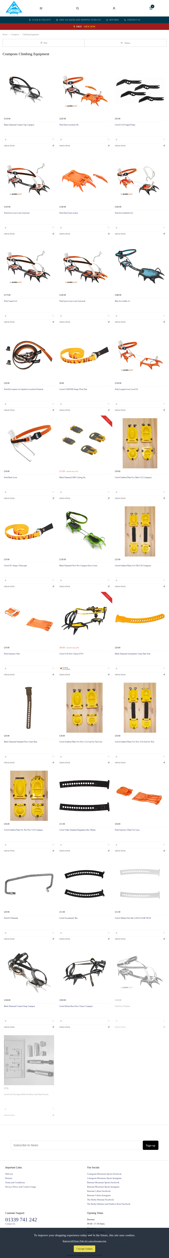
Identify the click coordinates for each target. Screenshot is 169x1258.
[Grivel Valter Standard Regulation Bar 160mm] (84, 796)
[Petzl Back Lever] (29, 443)
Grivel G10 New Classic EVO (71, 654)
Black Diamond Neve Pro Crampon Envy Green (78, 565)
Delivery (9, 1174)
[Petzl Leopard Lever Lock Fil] (140, 355)
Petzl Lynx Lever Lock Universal (72, 301)
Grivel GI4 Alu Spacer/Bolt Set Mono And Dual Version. (26, 1094)
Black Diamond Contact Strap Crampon (19, 1006)
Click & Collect (41, 20)
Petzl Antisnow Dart (12, 654)
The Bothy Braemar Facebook (100, 1199)
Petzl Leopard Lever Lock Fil (126, 389)
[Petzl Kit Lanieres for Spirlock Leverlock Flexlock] (29, 355)
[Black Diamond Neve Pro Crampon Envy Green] (84, 531)
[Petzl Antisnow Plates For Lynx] (140, 796)
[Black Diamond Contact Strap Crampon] (29, 972)
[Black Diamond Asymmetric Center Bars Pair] (140, 619)
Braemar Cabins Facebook (99, 1191)
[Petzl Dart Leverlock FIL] (84, 91)
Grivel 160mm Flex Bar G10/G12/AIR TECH (133, 918)
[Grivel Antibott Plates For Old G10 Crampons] (140, 531)
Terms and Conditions (15, 1182)
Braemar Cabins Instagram (99, 1195)
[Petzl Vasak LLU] (29, 267)
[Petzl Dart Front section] (84, 179)
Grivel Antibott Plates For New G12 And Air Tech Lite (80, 742)
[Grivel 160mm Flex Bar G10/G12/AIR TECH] (140, 884)
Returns (114, 20)
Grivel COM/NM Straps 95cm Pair (73, 389)
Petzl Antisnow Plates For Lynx (127, 830)
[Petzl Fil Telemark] (29, 884)
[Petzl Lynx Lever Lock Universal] (84, 267)
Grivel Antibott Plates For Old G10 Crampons (133, 565)
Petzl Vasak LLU (10, 301)
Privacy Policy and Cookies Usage (20, 1187)
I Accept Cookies (84, 1248)
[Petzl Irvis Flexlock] (140, 972)
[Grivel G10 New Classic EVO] (84, 619)
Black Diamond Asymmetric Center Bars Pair (132, 654)
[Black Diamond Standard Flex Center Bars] (29, 708)
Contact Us (133, 20)
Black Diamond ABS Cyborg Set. (72, 477)
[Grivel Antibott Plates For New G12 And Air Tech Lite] (84, 708)
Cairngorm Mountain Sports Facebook (104, 1174)
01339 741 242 (21, 1219)
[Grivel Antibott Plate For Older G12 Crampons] (140, 443)
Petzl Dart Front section (68, 213)
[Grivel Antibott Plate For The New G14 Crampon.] (29, 796)
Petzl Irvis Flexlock (122, 1006)
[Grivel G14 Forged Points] (140, 91)
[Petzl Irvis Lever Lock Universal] (29, 179)
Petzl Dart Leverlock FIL (69, 125)
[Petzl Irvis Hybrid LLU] (140, 179)
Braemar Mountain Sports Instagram (103, 1187)
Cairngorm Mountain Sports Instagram (104, 1178)
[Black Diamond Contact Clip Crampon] (29, 91)
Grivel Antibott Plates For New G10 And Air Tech (134, 742)
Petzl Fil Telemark (11, 918)
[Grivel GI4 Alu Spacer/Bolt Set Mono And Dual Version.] (29, 1060)
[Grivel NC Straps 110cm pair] (29, 531)
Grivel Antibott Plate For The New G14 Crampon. (23, 830)
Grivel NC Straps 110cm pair (15, 565)
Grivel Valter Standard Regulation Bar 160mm (77, 830)
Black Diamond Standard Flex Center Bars (20, 742)
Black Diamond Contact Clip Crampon (19, 125)
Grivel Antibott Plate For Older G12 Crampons (133, 477)
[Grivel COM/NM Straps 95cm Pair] (84, 355)
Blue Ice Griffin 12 (122, 301)
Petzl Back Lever (10, 477)
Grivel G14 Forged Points (125, 125)
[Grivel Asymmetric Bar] (84, 884)
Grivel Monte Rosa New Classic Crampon (76, 1006)
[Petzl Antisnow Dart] (29, 619)
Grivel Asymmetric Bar (68, 918)
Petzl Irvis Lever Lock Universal (16, 213)
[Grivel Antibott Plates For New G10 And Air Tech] (140, 708)
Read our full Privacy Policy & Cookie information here (84, 1241)
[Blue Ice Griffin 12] (140, 267)
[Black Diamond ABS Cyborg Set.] (84, 443)
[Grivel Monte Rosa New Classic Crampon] (84, 972)
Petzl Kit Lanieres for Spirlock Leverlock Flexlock (23, 389)
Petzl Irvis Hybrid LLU (124, 213)
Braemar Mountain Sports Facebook (103, 1182)
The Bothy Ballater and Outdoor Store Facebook (108, 1204)
